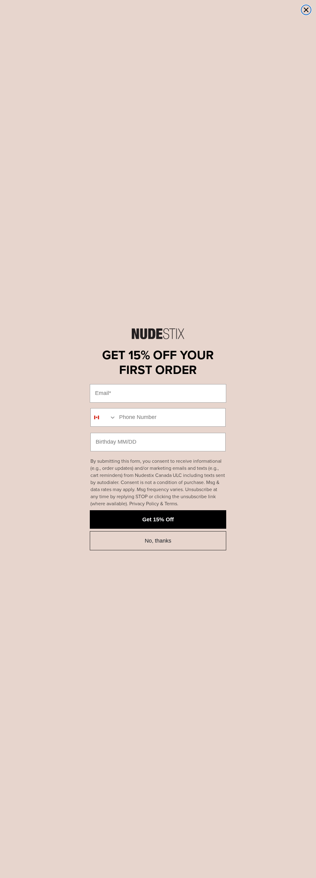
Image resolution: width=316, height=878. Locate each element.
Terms (170, 503)
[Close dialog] (306, 10)
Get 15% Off (158, 519)
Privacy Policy (144, 503)
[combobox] (103, 417)
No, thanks (158, 541)
